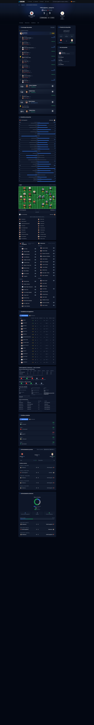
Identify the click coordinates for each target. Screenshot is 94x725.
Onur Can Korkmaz (24, 214)
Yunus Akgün (27, 67)
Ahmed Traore (27, 82)
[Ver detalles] (20, 320)
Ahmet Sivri (27, 80)
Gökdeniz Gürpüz (45, 299)
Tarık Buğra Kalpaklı (28, 37)
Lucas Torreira (27, 98)
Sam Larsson (27, 49)
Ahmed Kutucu (45, 294)
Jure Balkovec (26, 257)
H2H (38, 22)
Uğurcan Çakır (45, 248)
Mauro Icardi (27, 52)
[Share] (49, 18)
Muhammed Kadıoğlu (28, 300)
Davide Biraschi (27, 254)
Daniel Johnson (27, 284)
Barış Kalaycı (27, 39)
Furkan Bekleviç (27, 306)
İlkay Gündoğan (45, 261)
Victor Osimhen (27, 44)
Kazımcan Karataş (28, 75)
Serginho (26, 62)
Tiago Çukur (27, 61)
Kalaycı (32, 17)
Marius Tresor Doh (28, 72)
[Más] (51, 1)
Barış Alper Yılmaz (27, 57)
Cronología (21, 22)
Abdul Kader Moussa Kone (30, 47)
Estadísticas (33, 22)
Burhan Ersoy (26, 297)
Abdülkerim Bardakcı (46, 256)
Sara (62, 17)
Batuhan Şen (44, 286)
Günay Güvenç (45, 291)
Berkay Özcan (26, 268)
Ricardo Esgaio (26, 251)
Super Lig (45, 10)
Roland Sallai (27, 54)
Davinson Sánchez (45, 253)
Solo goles (52, 27)
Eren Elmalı (27, 65)
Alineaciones (27, 22)
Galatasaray (42, 243)
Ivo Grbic (25, 248)
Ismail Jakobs (27, 77)
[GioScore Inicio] (21, 1)
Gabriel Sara (25, 32)
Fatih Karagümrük (24, 244)
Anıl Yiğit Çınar (26, 303)
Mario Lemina (27, 96)
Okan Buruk (52, 214)
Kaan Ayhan (27, 42)
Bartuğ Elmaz (27, 70)
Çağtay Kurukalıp (27, 259)
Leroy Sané (44, 283)
